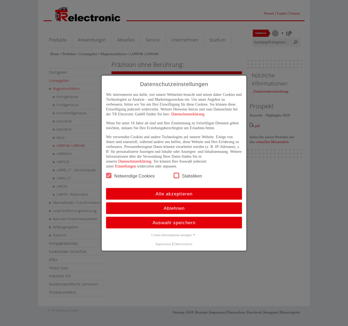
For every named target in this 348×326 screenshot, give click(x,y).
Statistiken (192, 175)
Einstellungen (125, 166)
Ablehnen (174, 208)
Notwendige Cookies (134, 175)
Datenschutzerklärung (187, 114)
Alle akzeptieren (174, 193)
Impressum (163, 244)
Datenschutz (183, 244)
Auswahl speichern (174, 222)
